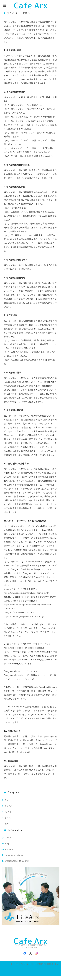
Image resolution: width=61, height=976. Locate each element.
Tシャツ (8, 812)
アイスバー (9, 806)
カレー (7, 800)
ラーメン (8, 817)
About (8, 837)
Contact (9, 849)
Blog (7, 843)
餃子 (6, 823)
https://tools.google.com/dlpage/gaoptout (24, 648)
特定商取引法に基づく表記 (17, 861)
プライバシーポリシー (15, 855)
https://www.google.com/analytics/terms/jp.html (27, 593)
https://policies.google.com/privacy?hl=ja (24, 616)
